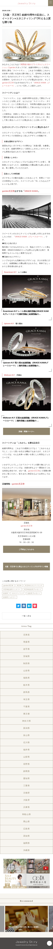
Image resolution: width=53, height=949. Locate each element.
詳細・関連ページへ (26, 431)
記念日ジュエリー (9, 597)
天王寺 (19, 585)
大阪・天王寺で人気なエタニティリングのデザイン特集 (26, 566)
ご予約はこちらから (26, 549)
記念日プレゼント (34, 593)
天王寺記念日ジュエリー (11, 589)
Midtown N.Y (9, 375)
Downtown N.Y (10, 272)
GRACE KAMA (31, 191)
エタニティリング (18, 593)
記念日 (5, 593)
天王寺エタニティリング (33, 585)
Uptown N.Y (9, 323)
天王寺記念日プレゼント (32, 589)
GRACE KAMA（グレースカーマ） (29, 236)
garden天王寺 (8, 82)
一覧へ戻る (26, 616)
